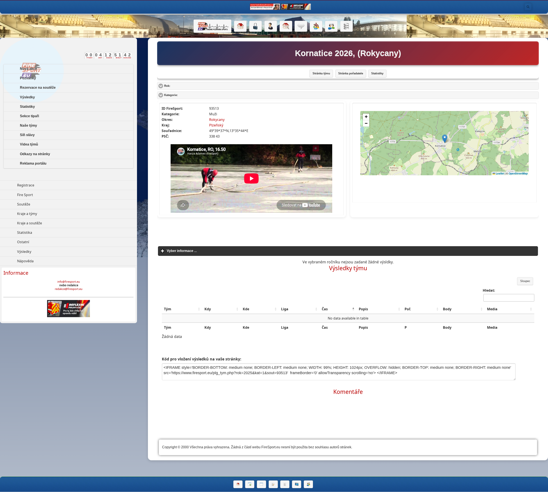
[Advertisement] (348, 230)
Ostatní (42, 242)
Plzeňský (216, 125)
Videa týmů (29, 144)
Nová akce (28, 68)
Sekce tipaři (29, 116)
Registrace (25, 185)
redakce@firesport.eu (68, 289)
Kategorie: (187, 95)
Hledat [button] (528, 6)
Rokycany (217, 119)
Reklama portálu (33, 163)
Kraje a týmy (46, 213)
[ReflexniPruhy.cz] (68, 308)
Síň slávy (27, 135)
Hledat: (489, 290)
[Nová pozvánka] (249, 484)
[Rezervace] (273, 484)
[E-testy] (316, 26)
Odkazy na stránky (35, 154)
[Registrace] (270, 26)
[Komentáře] (301, 26)
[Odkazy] (286, 26)
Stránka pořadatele (350, 73)
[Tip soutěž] (308, 484)
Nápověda (45, 261)
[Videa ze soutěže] (296, 484)
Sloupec (525, 281)
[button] (199, 309)
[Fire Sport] (212, 26)
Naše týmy (28, 125)
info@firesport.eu (68, 282)
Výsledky (27, 97)
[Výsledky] (284, 484)
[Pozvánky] (261, 484)
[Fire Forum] (331, 26)
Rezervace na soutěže (38, 87)
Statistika (44, 232)
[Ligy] (346, 26)
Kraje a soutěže (49, 223)
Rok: (183, 85)
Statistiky (377, 73)
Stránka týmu (321, 73)
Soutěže (43, 204)
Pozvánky (28, 78)
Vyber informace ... (202, 251)
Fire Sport (44, 194)
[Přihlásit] (255, 26)
